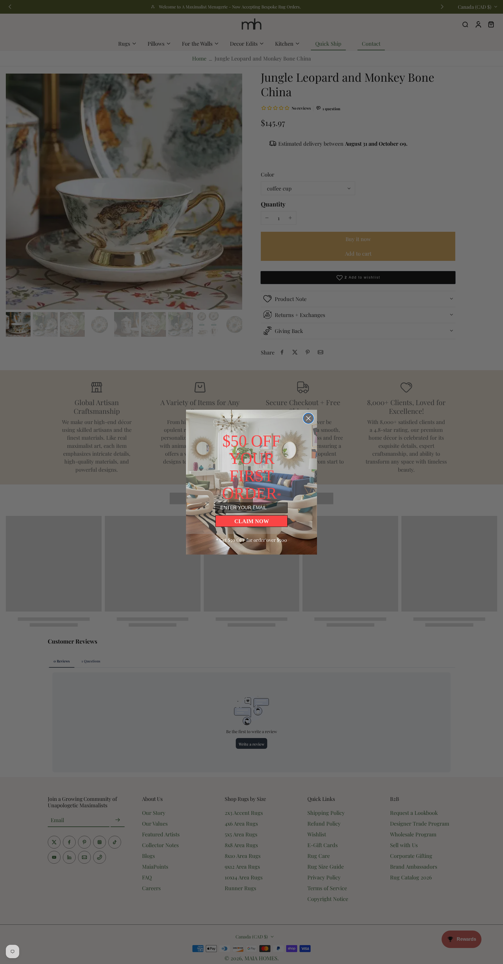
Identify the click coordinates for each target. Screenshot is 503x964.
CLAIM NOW (251, 521)
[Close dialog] (308, 418)
